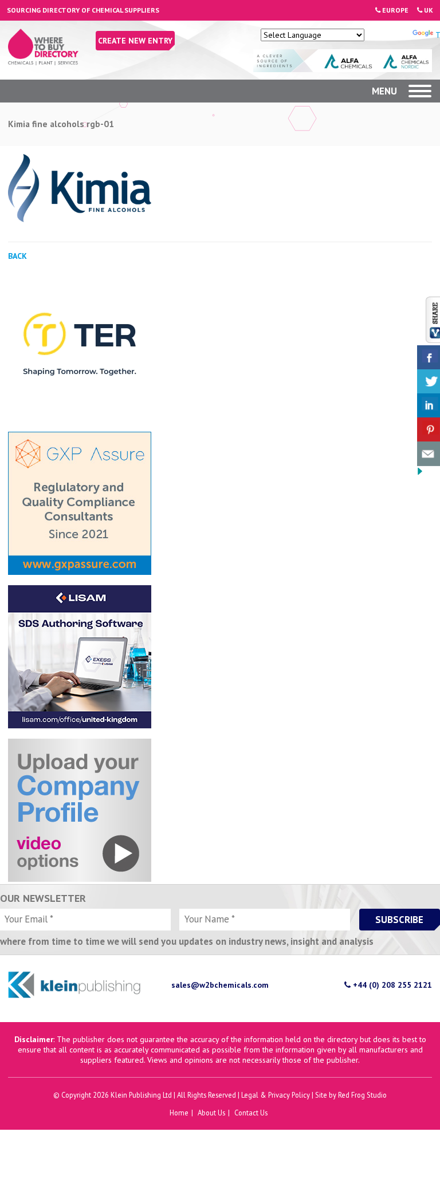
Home (179, 1112)
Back (17, 256)
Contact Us (251, 1112)
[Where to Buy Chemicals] (43, 62)
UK (427, 10)
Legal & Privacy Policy (275, 1094)
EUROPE (394, 10)
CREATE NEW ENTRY (135, 41)
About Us (211, 1112)
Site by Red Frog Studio (351, 1094)
